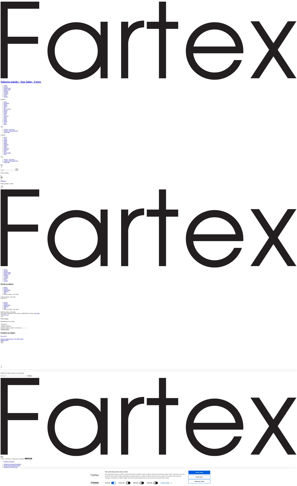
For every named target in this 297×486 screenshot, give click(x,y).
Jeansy (5, 117)
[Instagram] (2, 457)
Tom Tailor (37, 313)
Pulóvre (6, 110)
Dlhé (5, 293)
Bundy (5, 120)
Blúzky (5, 104)
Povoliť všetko (199, 472)
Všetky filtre (7, 132)
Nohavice (6, 116)
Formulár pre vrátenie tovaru (11, 467)
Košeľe (5, 106)
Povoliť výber (199, 477)
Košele (5, 141)
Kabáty (5, 121)
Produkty (6, 288)
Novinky (6, 87)
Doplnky (6, 91)
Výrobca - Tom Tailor (9, 129)
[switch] (128, 483)
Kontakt (6, 96)
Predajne (6, 94)
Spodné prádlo (7, 153)
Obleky (5, 146)
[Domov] (148, 455)
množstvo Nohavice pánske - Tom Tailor (10, 328)
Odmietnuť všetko (199, 481)
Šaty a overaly (7, 109)
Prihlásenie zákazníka (9, 461)
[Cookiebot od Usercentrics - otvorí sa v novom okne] (95, 483)
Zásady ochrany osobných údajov (12, 465)
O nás (5, 95)
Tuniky (5, 113)
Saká (5, 114)
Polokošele (6, 103)
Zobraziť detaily (165, 483)
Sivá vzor (6, 314)
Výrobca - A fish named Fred (11, 131)
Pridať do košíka (5, 329)
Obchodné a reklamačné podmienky (12, 464)
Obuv (5, 124)
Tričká (5, 102)
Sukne (5, 118)
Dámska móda (7, 88)
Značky (5, 85)
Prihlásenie (3, 181)
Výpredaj (6, 92)
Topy (5, 107)
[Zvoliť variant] (2, 342)
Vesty (5, 123)
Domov (5, 287)
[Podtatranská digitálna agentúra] (28, 459)
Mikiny (5, 111)
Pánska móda (7, 89)
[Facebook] (1, 457)
